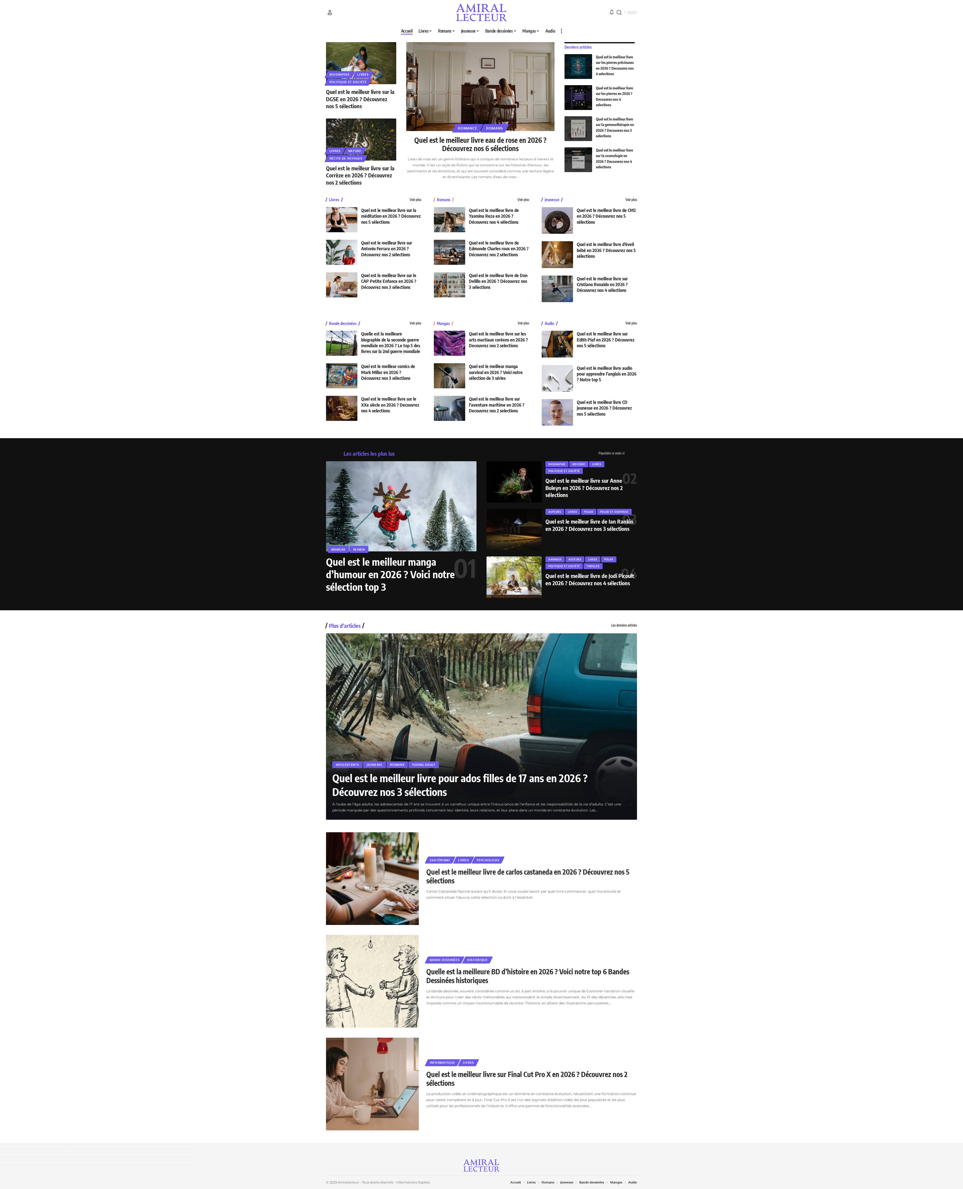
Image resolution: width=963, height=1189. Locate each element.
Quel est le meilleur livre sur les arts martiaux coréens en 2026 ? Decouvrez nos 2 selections (498, 339)
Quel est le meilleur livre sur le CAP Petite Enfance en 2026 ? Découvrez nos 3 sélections (388, 281)
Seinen (359, 549)
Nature (354, 151)
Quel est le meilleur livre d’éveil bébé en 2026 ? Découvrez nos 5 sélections (606, 250)
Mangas (443, 323)
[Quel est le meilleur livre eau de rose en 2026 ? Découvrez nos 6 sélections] (480, 86)
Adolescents (347, 765)
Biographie (340, 74)
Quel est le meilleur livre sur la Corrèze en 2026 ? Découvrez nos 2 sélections (360, 175)
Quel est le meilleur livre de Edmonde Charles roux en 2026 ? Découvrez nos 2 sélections (499, 248)
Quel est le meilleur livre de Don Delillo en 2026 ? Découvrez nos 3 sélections (498, 281)
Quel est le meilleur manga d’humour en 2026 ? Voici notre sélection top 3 (390, 574)
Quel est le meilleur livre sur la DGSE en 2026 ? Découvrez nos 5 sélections (360, 98)
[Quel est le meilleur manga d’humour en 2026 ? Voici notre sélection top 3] (401, 506)
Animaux (555, 559)
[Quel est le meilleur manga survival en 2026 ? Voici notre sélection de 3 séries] (449, 375)
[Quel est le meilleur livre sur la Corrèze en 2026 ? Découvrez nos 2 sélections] (361, 139)
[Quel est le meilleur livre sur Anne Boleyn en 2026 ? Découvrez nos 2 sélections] (514, 482)
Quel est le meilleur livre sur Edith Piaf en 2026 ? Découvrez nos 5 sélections (605, 339)
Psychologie (488, 860)
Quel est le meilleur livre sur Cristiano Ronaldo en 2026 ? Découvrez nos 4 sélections (602, 284)
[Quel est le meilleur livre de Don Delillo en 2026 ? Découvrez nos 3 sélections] (449, 284)
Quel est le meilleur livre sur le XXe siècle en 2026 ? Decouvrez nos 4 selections (390, 404)
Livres (362, 74)
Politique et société (348, 82)
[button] (329, 12)
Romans (494, 128)
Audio (549, 323)
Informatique (442, 1062)
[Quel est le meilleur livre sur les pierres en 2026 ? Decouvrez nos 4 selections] (578, 97)
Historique (477, 960)
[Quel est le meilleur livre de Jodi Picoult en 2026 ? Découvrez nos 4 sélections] (514, 577)
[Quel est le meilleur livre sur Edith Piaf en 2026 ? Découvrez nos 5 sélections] (557, 344)
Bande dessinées (343, 323)
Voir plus (415, 200)
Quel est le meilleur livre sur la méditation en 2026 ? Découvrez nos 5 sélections (391, 216)
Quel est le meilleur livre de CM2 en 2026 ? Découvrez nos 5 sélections (606, 216)
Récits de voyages (346, 158)
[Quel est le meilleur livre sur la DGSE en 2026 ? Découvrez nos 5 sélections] (361, 63)
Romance (467, 128)
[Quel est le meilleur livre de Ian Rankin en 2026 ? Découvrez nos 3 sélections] (514, 529)
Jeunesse (552, 200)
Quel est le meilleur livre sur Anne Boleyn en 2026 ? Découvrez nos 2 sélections (584, 487)
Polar (588, 511)
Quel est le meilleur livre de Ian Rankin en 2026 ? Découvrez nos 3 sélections (589, 525)
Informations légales (413, 1182)
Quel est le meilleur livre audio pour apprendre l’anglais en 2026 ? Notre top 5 (606, 374)
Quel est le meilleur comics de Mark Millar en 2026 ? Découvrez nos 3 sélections (388, 372)
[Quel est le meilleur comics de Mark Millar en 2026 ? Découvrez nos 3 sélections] (341, 375)
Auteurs (554, 511)
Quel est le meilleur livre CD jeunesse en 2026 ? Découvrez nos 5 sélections (604, 408)
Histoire (578, 464)
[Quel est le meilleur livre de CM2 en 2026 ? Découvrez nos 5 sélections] (557, 220)
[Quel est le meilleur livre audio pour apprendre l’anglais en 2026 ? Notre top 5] (557, 378)
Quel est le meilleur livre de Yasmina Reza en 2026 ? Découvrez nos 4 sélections (494, 216)
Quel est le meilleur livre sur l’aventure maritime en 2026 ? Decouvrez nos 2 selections (496, 404)
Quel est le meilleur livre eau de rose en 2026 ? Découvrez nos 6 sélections (480, 144)
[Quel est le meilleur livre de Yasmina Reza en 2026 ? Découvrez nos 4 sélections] (449, 219)
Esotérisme (440, 860)
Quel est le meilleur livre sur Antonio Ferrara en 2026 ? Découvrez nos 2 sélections (386, 248)
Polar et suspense (614, 511)
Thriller (593, 566)
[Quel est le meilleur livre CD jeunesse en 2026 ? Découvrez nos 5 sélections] (557, 412)
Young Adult (423, 765)
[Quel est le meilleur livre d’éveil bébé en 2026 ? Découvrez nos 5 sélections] (557, 254)
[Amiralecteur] (481, 12)
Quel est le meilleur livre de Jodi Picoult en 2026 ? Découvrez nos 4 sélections (589, 579)
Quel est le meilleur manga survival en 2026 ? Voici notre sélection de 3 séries (496, 372)
